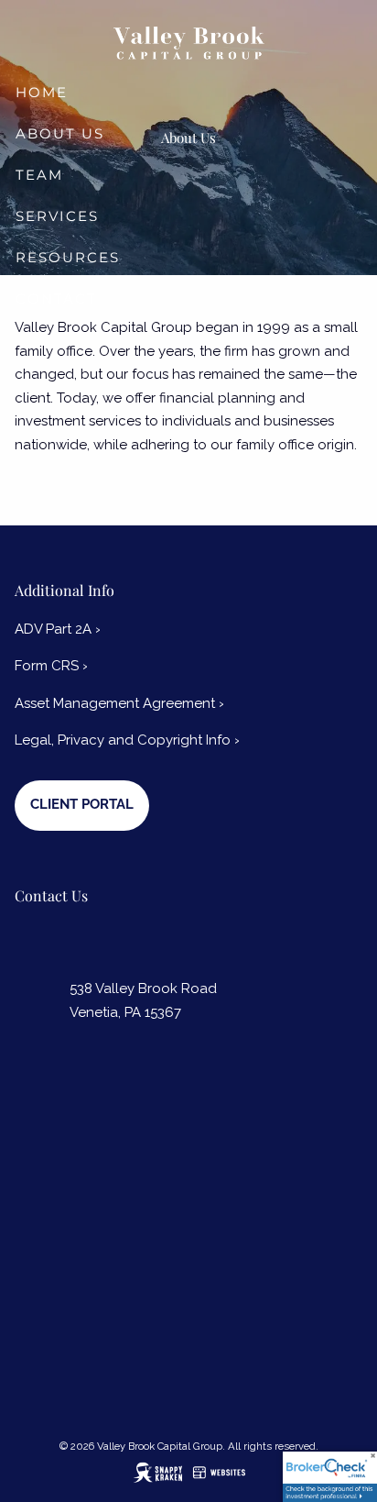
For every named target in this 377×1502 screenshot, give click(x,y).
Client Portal (82, 804)
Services (57, 216)
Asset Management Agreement (119, 703)
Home (42, 92)
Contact (56, 298)
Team (39, 174)
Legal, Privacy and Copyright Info (127, 740)
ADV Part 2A (58, 629)
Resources (68, 257)
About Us (60, 133)
